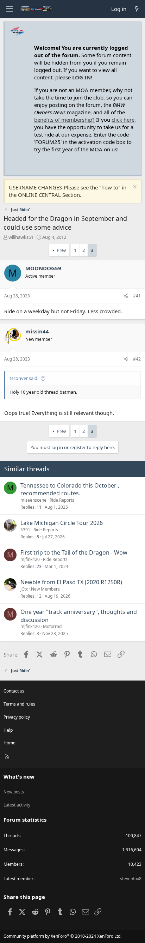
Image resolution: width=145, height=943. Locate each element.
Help (8, 730)
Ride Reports (62, 500)
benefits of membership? (64, 119)
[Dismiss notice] (134, 187)
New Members (45, 589)
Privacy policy (17, 717)
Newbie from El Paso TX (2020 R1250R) (71, 582)
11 (39, 507)
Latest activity (17, 805)
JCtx (24, 589)
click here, (124, 119)
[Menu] (9, 9)
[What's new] (137, 9)
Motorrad (52, 626)
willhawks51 (20, 237)
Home (9, 743)
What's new (19, 776)
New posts (14, 792)
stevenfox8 (130, 879)
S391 (25, 530)
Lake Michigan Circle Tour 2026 (61, 523)
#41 (137, 296)
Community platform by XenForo (62, 936)
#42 (137, 359)
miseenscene (33, 500)
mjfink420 (30, 559)
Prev (61, 250)
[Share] (126, 296)
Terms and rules (19, 704)
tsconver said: (24, 378)
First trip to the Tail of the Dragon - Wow (73, 552)
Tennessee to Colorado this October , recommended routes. (69, 489)
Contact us (14, 691)
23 (39, 566)
